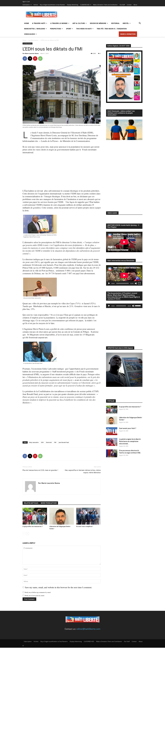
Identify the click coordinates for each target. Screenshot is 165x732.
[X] (30, 58)
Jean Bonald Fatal (64, 442)
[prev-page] (24, 533)
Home (26, 23)
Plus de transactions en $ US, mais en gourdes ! (40, 470)
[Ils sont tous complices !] (88, 516)
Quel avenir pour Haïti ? (127, 428)
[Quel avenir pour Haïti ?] (111, 431)
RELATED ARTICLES (31, 503)
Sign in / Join (26, 1)
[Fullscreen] (139, 283)
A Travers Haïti (38, 23)
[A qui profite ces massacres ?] (35, 516)
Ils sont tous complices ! (84, 526)
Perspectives (55, 29)
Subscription (26, 5)
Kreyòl (126, 23)
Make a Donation (127, 34)
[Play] (109, 283)
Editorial (115, 23)
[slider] (138, 306)
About (135, 5)
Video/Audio (29, 34)
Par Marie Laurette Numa (31, 53)
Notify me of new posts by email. (35, 595)
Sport (68, 29)
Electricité (49, 442)
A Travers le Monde (58, 23)
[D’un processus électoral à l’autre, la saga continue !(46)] (111, 453)
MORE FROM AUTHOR (49, 503)
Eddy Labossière (34, 442)
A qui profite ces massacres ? (33, 526)
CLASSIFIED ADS (84, 5)
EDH (42, 442)
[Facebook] (25, 58)
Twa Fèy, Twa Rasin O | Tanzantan (112, 29)
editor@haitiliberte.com (88, 628)
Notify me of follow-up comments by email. (38, 592)
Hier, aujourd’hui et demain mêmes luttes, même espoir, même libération (83, 471)
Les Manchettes (33, 40)
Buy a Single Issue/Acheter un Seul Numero (52, 5)
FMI (55, 442)
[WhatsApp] (40, 58)
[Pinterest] (35, 58)
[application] (124, 275)
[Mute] (136, 283)
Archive (36, 5)
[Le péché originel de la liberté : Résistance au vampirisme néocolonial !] (111, 442)
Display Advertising (72, 5)
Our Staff (122, 5)
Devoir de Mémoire (98, 23)
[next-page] (27, 533)
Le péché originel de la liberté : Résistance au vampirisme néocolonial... (130, 441)
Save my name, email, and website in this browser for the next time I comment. (58, 587)
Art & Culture (79, 23)
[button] (139, 23)
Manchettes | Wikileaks (34, 29)
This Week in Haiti (84, 29)
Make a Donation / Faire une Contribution (105, 5)
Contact (129, 5)
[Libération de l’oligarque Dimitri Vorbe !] (61, 516)
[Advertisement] (101, 14)
